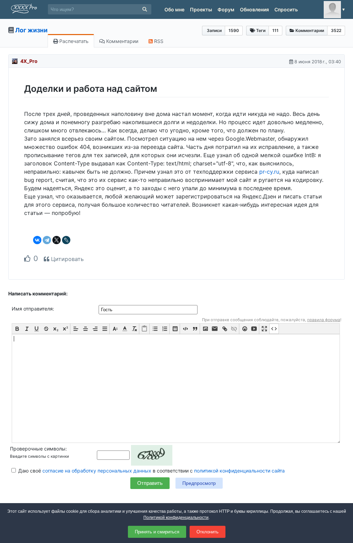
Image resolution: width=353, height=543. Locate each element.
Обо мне (174, 9)
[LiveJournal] (66, 240)
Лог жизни (31, 30)
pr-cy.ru (269, 171)
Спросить (286, 9)
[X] (56, 240)
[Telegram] (47, 240)
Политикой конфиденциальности (176, 517)
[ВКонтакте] (37, 240)
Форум (226, 9)
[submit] (144, 9)
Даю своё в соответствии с (151, 471)
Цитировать (66, 259)
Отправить (150, 483)
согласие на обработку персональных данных (96, 471)
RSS (158, 41)
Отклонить (207, 531)
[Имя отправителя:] (149, 309)
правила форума (323, 319)
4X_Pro (29, 61)
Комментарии (121, 41)
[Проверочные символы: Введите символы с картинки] (134, 455)
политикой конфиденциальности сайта (239, 471)
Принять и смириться (157, 531)
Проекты (201, 9)
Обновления (254, 9)
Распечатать (73, 41)
